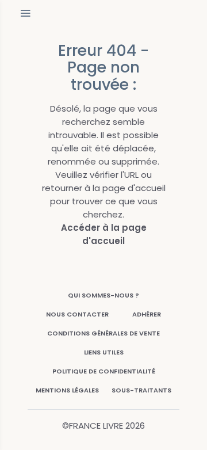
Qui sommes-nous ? (103, 295)
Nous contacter (77, 314)
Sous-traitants (141, 390)
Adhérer (146, 314)
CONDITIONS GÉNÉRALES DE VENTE (103, 333)
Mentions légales (67, 390)
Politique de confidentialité (103, 371)
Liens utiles (104, 352)
